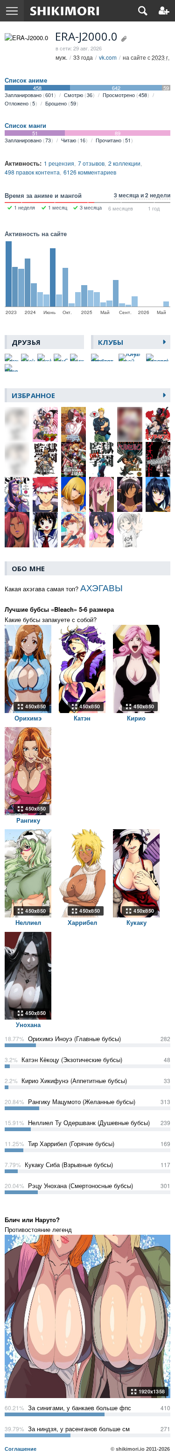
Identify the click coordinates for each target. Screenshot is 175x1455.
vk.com (108, 57)
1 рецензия (59, 163)
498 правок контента (32, 172)
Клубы (111, 342)
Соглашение (20, 1449)
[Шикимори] (64, 10)
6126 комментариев (89, 172)
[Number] (44, 357)
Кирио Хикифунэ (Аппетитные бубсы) (74, 1080)
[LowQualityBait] (61, 357)
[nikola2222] (28, 357)
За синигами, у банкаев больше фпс (79, 1407)
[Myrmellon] (77, 357)
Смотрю (78, 94)
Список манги (25, 125)
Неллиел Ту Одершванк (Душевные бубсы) (89, 1122)
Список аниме (26, 80)
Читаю (73, 140)
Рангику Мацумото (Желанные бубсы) (81, 1101)
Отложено (20, 103)
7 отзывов (91, 163)
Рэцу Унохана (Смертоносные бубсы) (80, 1185)
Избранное (33, 395)
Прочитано (113, 140)
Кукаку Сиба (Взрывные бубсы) (69, 1164)
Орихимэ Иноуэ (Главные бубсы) (74, 1038)
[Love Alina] (12, 367)
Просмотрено (125, 94)
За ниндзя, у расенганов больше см (79, 1428)
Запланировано (29, 94)
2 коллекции (124, 163)
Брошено (60, 103)
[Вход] (164, 10)
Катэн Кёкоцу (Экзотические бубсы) (71, 1059)
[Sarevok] (12, 357)
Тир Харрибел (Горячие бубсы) (71, 1143)
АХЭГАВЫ (101, 587)
